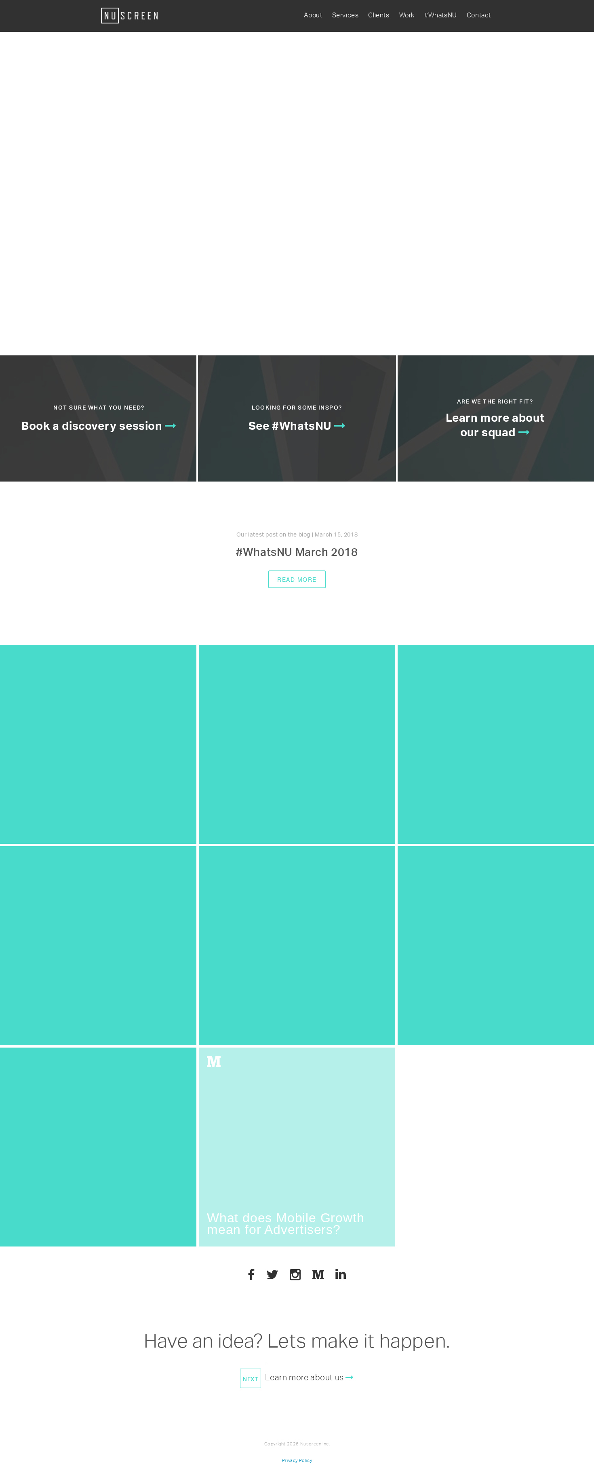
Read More (297, 579)
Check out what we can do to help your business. (186, 165)
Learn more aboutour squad (495, 427)
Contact (479, 16)
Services (345, 16)
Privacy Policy (297, 1461)
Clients (378, 16)
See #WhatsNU (291, 428)
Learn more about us (305, 1378)
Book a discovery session (93, 428)
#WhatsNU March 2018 (297, 554)
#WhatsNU (440, 16)
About (313, 16)
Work (407, 16)
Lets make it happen (357, 1344)
